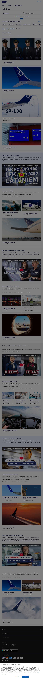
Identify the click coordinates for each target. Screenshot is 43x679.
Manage (17, 676)
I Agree (25, 676)
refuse (12, 672)
